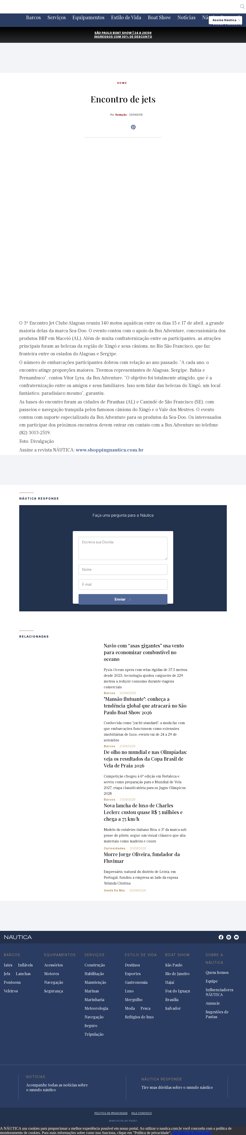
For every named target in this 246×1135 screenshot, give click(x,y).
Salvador (173, 1008)
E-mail (87, 584)
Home (122, 83)
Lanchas (23, 973)
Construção (95, 965)
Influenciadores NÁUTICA (219, 992)
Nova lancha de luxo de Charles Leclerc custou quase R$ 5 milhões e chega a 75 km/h (143, 812)
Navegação (53, 982)
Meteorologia (96, 1008)
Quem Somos (217, 972)
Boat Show (159, 17)
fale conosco (141, 1113)
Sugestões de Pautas (217, 1014)
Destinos (132, 965)
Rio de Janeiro (177, 973)
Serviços (57, 17)
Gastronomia (136, 982)
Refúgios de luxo (139, 1017)
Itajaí (169, 982)
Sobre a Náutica (214, 959)
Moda (130, 1008)
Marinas (92, 991)
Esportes (133, 973)
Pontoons (12, 982)
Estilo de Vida (126, 17)
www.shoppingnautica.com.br (110, 450)
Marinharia (94, 999)
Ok (174, 1133)
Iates (8, 965)
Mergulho (133, 999)
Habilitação (94, 973)
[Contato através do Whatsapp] (216, 940)
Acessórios (53, 965)
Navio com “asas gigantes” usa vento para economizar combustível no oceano (144, 652)
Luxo (129, 991)
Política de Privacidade (193, 1133)
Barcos (33, 17)
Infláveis (25, 965)
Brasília (171, 999)
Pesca (145, 1008)
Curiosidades (114, 848)
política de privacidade (111, 1113)
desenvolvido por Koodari (123, 1120)
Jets (7, 973)
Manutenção (95, 982)
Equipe (212, 981)
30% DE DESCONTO (137, 36)
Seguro (91, 1025)
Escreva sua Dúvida (97, 542)
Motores (51, 973)
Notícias (187, 17)
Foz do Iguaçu (177, 991)
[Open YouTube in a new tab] (133, 127)
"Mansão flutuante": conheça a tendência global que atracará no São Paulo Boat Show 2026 (145, 705)
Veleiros (11, 991)
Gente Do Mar (114, 890)
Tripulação (94, 1034)
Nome (87, 569)
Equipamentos (89, 17)
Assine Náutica (224, 20)
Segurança (53, 991)
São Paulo (173, 965)
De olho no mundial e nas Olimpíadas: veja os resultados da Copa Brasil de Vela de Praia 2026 (145, 759)
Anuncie (213, 1003)
